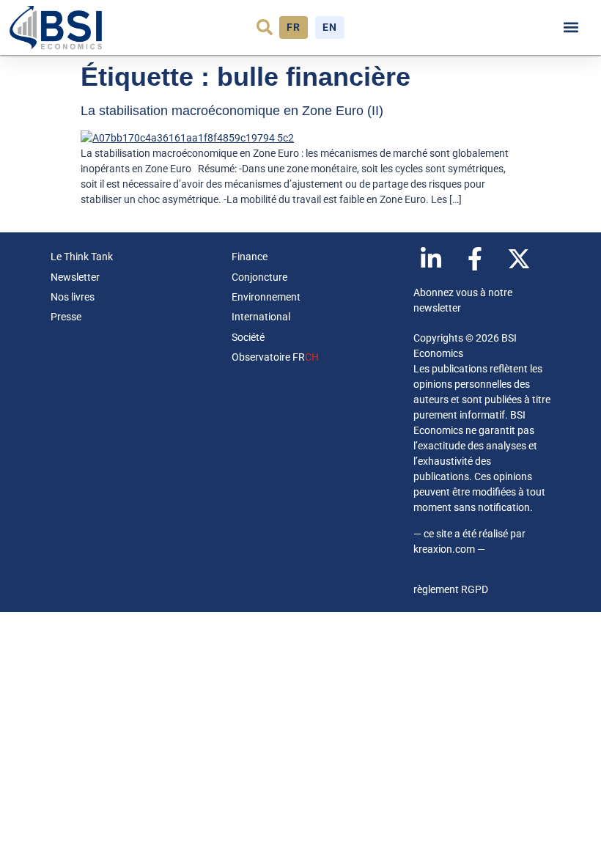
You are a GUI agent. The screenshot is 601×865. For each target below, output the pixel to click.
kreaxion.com (444, 549)
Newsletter (75, 277)
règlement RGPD (450, 589)
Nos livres (73, 297)
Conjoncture (259, 277)
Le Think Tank (82, 256)
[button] (264, 27)
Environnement (266, 297)
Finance (250, 256)
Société (248, 337)
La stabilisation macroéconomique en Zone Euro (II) (232, 110)
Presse (66, 317)
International (261, 317)
